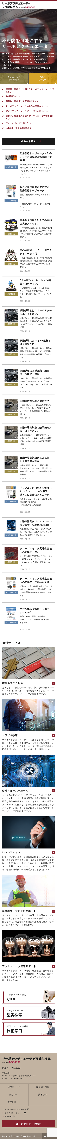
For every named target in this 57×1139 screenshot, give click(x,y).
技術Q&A (42, 1094)
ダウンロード (14, 1102)
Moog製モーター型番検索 (15, 1109)
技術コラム (14, 1094)
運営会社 (8, 1117)
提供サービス (14, 1087)
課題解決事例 (42, 1087)
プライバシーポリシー (14, 1113)
